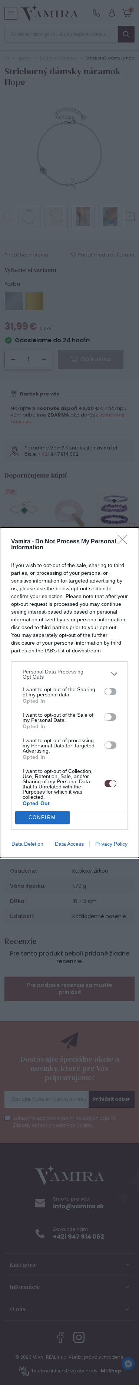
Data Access (69, 844)
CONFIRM (42, 817)
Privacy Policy (111, 844)
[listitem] (69, 674)
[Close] (125, 542)
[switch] (110, 691)
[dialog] (69, 692)
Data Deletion (27, 844)
